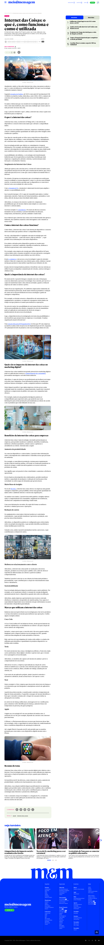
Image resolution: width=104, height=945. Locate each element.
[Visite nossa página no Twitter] (89, 940)
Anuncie (90, 890)
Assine (92, 2)
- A (6, 52)
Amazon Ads (61, 910)
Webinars (47, 904)
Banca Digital (47, 906)
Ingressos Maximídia (90, 900)
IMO (60, 909)
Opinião (46, 894)
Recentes (74, 17)
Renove (89, 888)
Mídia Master (76, 894)
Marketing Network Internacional (78, 918)
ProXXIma (47, 896)
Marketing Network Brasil (79, 898)
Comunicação (47, 889)
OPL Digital (61, 911)
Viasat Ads (61, 920)
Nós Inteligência (62, 916)
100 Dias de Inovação (63, 889)
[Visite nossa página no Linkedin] (95, 940)
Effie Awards (47, 923)
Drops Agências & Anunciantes (63, 892)
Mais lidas (91, 17)
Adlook (60, 928)
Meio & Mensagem (9, 46)
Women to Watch (91, 897)
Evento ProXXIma (48, 920)
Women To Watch (48, 897)
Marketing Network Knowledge (78, 905)
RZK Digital (61, 925)
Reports (46, 908)
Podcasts (46, 902)
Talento (60, 894)
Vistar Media (61, 917)
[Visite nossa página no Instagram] (92, 940)
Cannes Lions (47, 913)
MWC (46, 916)
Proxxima (10, 13)
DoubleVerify (62, 927)
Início (5, 13)
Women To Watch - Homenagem (77, 908)
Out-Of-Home (62, 902)
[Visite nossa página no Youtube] (99, 940)
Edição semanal (91, 895)
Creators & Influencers (64, 900)
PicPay (60, 914)
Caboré (46, 924)
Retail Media (61, 899)
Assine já (9, 910)
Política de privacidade (92, 891)
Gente (46, 893)
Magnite (61, 921)
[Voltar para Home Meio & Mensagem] (21, 2)
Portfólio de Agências (49, 907)
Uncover (61, 923)
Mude (60, 924)
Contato (78, 2)
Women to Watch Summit (79, 889)
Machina (61, 918)
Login (85, 2)
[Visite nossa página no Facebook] (85, 940)
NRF (46, 917)
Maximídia (47, 921)
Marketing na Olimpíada (64, 890)
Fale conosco (90, 892)
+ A (9, 52)
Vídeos (46, 903)
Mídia (46, 892)
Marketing (47, 890)
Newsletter (70, 2)
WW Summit (47, 918)
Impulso (61, 913)
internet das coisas (22, 816)
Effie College (76, 925)
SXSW (46, 914)
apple (14, 816)
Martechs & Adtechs (63, 903)
